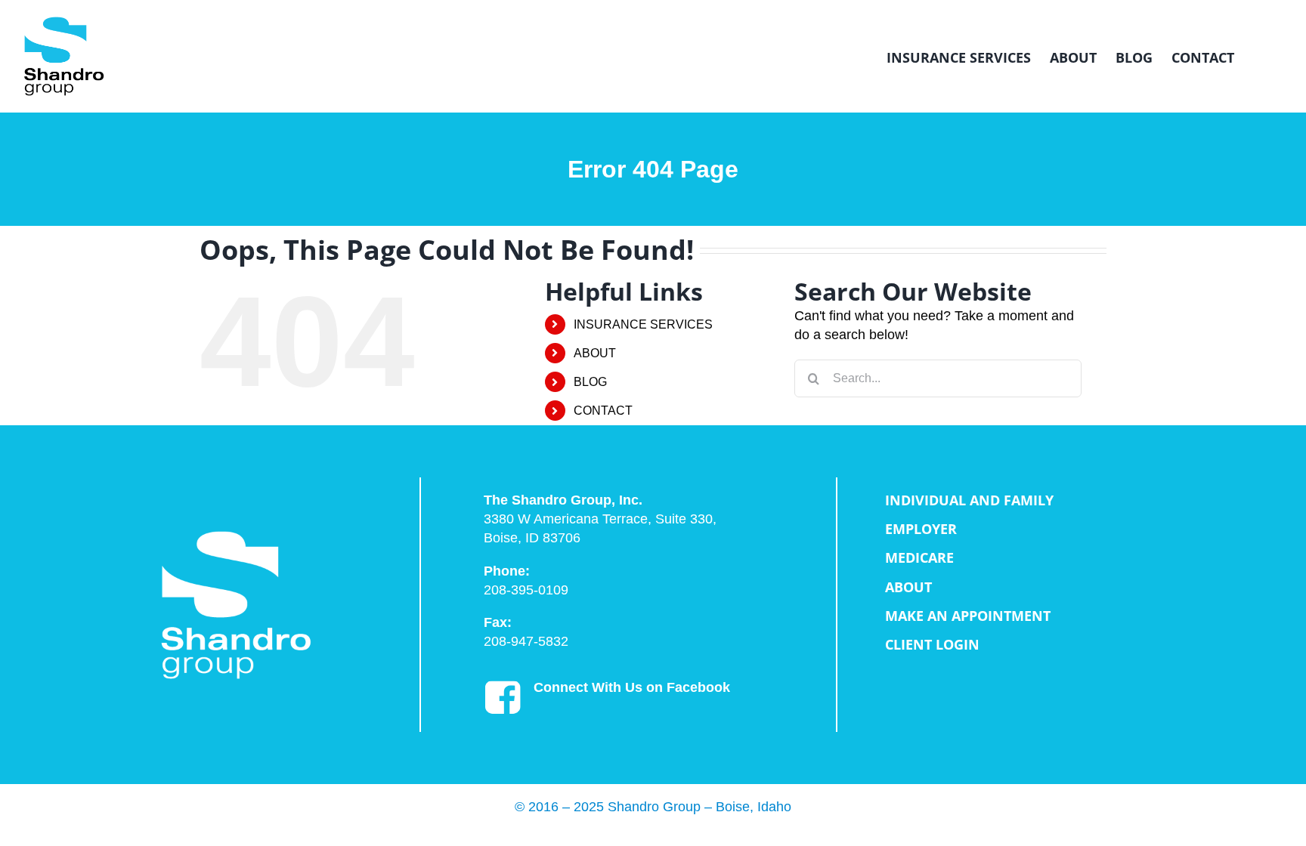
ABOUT (595, 353)
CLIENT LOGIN (932, 644)
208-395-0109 (526, 589)
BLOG (590, 381)
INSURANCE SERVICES (643, 324)
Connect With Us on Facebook (632, 687)
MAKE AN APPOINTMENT (968, 616)
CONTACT (603, 410)
